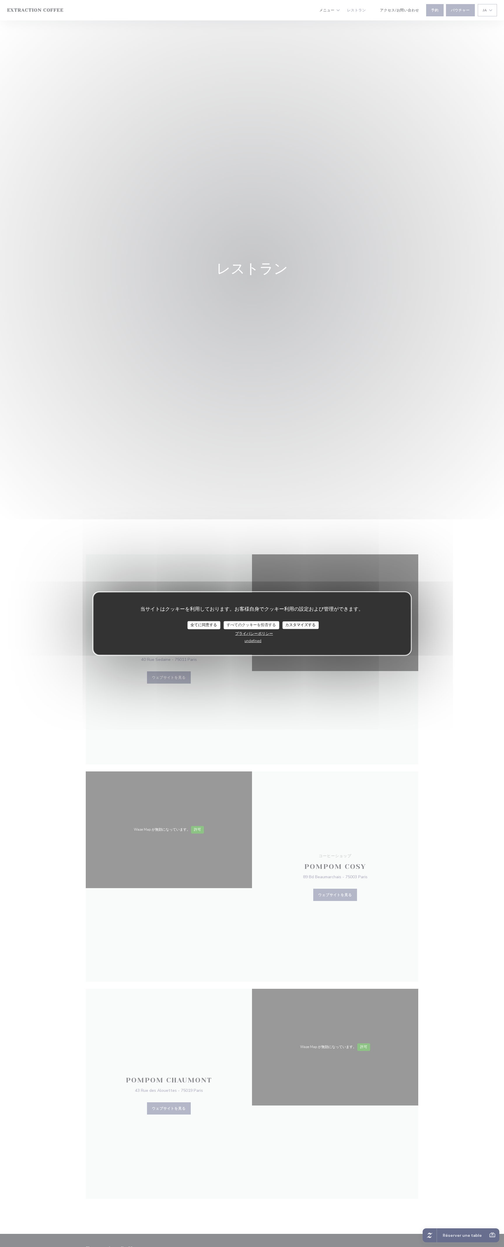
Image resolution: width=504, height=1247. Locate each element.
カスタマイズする (300, 625)
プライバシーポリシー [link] (254, 633)
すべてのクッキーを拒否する (251, 625)
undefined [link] (252, 640)
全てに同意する (203, 625)
